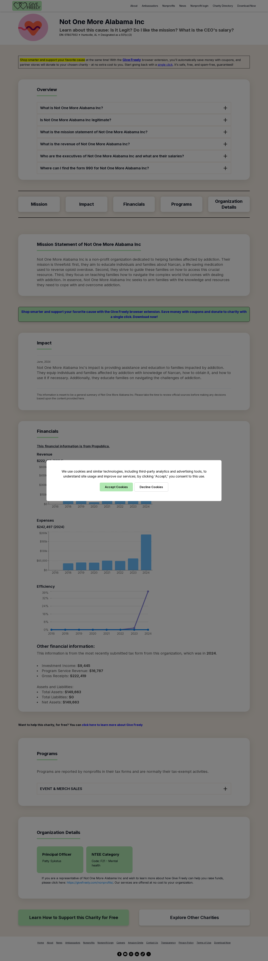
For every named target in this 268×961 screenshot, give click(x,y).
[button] (134, 480)
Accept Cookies (116, 487)
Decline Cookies (151, 487)
